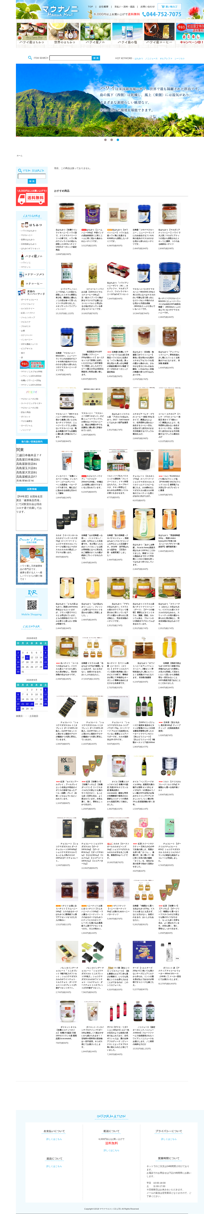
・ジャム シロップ (27, 317)
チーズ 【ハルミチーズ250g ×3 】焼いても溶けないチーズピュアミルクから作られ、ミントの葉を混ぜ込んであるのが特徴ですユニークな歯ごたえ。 (143, 976)
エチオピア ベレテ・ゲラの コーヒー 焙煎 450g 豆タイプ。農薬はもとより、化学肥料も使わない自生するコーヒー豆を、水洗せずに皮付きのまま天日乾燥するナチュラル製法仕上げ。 (143, 424)
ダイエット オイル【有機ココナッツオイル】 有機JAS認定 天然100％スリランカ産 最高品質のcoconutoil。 (66, 1033)
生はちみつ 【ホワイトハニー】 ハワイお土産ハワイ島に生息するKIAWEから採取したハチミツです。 (118, 235)
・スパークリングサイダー (30, 403)
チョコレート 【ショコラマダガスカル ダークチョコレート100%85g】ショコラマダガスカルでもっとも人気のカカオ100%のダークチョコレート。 (67, 852)
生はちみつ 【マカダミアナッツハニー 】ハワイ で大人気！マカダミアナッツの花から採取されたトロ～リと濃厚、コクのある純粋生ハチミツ (169, 237)
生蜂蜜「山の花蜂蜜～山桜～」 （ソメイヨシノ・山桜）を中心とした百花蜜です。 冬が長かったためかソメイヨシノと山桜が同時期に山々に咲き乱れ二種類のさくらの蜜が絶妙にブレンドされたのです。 (92, 546)
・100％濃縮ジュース (28, 344)
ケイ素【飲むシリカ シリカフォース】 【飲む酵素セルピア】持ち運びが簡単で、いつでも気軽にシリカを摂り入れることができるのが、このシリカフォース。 (118, 976)
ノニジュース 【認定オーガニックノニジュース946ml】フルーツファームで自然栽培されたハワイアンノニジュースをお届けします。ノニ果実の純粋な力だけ (144, 1035)
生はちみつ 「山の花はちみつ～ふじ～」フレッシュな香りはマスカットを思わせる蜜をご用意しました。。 (92, 609)
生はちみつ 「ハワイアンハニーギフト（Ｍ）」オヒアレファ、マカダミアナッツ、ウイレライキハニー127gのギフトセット (118, 288)
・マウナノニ (25, 267)
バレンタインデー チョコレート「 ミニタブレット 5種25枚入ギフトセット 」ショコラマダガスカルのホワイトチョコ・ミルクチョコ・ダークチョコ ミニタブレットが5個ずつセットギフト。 (67, 978)
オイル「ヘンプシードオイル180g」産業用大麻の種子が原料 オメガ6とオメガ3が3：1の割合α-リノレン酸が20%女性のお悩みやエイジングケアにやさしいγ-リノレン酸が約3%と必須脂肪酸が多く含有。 (144, 793)
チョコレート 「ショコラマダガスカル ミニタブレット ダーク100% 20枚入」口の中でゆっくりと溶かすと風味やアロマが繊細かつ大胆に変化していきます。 (92, 731)
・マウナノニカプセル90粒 (30, 371)
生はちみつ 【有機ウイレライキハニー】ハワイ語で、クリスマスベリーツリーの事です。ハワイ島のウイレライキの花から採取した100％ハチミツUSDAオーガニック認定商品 (66, 240)
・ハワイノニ (25, 263)
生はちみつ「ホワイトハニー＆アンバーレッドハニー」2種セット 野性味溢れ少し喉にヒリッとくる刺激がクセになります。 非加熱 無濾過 (144, 670)
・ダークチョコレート (28, 300)
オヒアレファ (166, 58)
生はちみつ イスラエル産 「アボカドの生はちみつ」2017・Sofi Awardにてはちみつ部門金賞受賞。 (118, 420)
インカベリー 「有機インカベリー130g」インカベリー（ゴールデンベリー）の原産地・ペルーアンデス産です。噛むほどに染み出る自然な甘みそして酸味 (66, 484)
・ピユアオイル (26, 348)
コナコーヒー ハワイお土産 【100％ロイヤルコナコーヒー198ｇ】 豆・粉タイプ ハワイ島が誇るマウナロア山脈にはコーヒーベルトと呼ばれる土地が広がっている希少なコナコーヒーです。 (92, 299)
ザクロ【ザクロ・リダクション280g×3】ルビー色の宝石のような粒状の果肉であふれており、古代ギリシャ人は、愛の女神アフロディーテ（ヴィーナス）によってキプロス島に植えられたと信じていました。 (118, 1038)
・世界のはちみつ (26, 240)
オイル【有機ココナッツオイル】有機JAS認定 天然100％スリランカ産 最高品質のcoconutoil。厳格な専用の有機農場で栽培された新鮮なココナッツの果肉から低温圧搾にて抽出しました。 (118, 793)
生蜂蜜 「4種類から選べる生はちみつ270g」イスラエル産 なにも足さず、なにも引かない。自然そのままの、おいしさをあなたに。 (143, 913)
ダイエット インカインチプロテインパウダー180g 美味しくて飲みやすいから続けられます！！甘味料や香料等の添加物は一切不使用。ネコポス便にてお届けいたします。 (92, 1037)
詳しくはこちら (54, 1139)
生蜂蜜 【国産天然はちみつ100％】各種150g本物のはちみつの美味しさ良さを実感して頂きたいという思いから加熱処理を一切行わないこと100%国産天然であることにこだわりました (169, 673)
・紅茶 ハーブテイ (27, 313)
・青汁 (22, 353)
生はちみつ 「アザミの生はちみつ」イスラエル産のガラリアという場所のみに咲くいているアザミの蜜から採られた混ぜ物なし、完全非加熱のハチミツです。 (118, 612)
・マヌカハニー (26, 235)
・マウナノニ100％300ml (30, 385)
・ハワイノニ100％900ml (30, 376)
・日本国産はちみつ (27, 244)
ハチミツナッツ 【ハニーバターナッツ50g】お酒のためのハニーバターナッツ (118, 910)
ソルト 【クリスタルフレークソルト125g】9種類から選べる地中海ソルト (169, 785)
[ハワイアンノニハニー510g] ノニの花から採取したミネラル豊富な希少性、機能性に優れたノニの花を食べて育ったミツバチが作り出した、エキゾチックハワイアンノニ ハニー (66, 299)
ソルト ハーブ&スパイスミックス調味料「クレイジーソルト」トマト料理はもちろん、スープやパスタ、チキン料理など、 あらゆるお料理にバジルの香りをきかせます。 (117, 484)
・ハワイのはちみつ (27, 231)
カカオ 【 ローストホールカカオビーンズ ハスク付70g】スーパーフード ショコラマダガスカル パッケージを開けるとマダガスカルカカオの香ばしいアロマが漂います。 (67, 544)
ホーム (19, 156)
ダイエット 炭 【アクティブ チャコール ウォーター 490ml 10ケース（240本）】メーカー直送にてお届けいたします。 (169, 973)
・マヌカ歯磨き (26, 421)
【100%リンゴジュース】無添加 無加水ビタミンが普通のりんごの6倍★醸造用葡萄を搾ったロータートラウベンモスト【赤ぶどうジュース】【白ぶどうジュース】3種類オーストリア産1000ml (144, 732)
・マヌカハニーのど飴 (28, 399)
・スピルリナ (25, 322)
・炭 (21, 357)
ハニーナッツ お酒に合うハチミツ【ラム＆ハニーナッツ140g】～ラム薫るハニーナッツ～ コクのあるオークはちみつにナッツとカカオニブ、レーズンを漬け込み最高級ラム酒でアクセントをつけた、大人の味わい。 (92, 917)
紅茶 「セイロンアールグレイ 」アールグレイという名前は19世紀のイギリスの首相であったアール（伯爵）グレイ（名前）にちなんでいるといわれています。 (67, 790)
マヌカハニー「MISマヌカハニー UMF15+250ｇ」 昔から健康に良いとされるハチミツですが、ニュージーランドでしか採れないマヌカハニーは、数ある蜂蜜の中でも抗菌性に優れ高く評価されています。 (67, 425)
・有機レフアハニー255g (30, 380)
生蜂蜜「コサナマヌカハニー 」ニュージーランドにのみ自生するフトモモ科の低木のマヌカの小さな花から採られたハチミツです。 (143, 237)
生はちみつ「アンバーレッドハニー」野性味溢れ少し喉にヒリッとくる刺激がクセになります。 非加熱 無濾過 (169, 357)
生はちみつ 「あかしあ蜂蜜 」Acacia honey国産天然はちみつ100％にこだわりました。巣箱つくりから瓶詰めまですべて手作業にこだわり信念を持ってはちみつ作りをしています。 (144, 555)
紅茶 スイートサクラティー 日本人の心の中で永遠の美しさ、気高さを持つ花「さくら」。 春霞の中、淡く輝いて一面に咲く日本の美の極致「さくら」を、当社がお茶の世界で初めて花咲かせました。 (143, 855)
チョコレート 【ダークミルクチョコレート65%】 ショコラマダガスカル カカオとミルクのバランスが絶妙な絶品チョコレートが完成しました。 (169, 852)
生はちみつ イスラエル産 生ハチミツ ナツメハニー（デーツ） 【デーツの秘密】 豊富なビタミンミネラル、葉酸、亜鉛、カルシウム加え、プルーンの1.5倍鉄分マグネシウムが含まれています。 (144, 614)
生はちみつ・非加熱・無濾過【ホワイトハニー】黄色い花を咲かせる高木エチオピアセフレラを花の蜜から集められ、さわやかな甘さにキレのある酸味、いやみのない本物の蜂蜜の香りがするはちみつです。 (143, 363)
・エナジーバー (26, 335)
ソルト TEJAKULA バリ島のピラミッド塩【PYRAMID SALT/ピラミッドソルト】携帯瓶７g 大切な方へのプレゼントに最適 (169, 483)
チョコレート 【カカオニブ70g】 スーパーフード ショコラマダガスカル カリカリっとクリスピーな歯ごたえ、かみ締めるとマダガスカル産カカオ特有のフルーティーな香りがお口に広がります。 (143, 486)
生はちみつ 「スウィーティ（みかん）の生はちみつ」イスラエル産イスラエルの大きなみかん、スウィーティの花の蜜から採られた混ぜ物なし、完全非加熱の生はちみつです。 (169, 614)
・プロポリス (25, 326)
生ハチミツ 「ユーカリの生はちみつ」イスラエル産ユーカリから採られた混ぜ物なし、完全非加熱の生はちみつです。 (67, 669)
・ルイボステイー (26, 308)
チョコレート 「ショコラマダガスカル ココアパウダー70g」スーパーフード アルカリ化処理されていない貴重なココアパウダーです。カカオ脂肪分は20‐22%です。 (118, 731)
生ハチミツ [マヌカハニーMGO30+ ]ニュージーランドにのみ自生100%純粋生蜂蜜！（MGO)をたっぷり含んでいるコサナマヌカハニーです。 (169, 305)
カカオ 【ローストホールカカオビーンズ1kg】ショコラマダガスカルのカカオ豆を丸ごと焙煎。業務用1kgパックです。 (118, 851)
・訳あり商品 (25, 412)
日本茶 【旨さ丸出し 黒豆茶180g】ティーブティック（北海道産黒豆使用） (169, 726)
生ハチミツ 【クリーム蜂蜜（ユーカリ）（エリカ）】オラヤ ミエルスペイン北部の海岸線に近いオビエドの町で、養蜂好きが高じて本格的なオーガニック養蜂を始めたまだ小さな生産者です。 (118, 673)
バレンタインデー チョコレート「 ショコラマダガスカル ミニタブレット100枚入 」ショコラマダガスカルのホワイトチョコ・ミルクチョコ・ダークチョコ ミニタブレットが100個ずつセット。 (92, 978)
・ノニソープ (25, 430)
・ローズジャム (26, 425)
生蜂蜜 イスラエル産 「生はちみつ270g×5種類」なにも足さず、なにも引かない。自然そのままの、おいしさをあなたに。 (92, 669)
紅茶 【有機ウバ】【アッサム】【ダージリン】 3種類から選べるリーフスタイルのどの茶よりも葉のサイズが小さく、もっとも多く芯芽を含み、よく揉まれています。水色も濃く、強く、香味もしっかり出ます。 (168, 917)
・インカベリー (26, 340)
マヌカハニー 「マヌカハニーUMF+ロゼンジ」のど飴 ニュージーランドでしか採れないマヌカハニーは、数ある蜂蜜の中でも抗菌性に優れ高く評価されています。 (92, 421)
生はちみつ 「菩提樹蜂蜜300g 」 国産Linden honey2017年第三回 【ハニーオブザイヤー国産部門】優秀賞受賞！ (169, 541)
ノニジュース (151, 58)
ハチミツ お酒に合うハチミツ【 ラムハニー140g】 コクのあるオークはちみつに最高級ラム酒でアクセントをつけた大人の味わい (67, 913)
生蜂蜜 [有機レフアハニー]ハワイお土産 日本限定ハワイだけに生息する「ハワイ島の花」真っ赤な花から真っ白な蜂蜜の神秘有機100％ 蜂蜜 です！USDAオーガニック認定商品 (118, 362)
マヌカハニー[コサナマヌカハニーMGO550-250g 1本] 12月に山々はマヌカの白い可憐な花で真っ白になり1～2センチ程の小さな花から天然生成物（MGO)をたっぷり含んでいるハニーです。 (144, 299)
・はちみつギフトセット (29, 248)
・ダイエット (25, 417)
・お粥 (22, 331)
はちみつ (139, 58)
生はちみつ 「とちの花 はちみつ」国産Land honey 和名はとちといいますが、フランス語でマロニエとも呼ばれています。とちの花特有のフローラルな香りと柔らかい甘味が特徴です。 (67, 614)
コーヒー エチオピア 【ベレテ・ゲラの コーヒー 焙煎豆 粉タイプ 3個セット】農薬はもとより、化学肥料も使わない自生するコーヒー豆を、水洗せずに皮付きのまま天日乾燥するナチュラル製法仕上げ (169, 425)
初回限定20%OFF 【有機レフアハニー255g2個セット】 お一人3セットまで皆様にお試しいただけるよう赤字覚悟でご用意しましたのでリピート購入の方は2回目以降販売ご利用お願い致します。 (92, 363)
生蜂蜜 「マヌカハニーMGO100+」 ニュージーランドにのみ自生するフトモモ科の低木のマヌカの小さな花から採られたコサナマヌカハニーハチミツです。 (66, 361)
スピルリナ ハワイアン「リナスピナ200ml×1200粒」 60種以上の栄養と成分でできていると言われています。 (92, 482)
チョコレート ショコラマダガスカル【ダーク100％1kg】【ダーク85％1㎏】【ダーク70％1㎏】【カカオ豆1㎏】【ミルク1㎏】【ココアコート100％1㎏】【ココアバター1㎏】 (92, 854)
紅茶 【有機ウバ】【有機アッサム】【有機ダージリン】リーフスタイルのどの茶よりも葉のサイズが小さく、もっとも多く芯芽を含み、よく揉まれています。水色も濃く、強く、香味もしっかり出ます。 (91, 793)
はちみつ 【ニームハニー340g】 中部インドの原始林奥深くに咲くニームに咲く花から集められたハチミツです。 (92, 235)
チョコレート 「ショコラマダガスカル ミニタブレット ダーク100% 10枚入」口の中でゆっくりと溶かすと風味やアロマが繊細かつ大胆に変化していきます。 (67, 731)
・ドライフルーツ (26, 304)
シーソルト (180, 58)
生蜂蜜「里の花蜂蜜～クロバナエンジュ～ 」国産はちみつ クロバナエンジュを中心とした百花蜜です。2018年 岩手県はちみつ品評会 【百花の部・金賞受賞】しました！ (118, 545)
